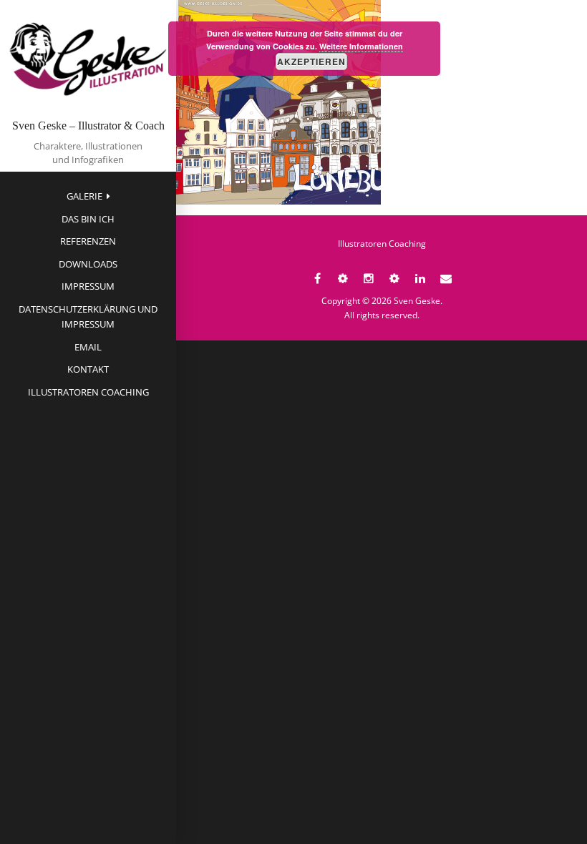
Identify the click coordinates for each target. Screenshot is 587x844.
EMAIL (88, 346)
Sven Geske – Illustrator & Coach (88, 125)
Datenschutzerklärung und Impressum (88, 316)
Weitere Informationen (361, 46)
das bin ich (88, 218)
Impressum (88, 286)
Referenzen (88, 241)
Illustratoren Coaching (88, 392)
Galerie (84, 196)
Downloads (88, 263)
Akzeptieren (311, 61)
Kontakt (88, 369)
